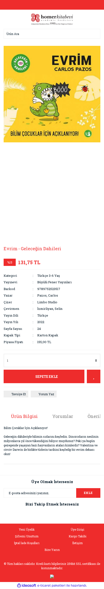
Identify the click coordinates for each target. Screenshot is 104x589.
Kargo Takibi (77, 536)
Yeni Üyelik (27, 529)
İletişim (77, 543)
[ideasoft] (26, 585)
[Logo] (52, 19)
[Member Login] (52, 5)
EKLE (88, 493)
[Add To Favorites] (93, 376)
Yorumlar (62, 416)
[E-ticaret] (51, 585)
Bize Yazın (52, 550)
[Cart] (95, 5)
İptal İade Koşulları (26, 543)
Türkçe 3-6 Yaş (48, 275)
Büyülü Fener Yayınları (54, 282)
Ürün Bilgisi (24, 416)
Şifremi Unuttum (26, 536)
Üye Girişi (77, 529)
